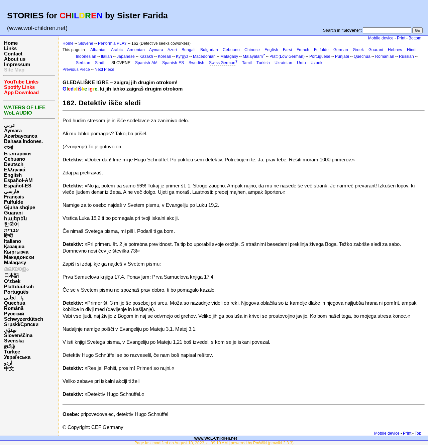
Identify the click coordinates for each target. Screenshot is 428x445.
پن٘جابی (13, 297)
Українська (17, 357)
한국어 (11, 224)
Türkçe (12, 351)
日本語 (11, 275)
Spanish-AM (146, 62)
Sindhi (101, 62)
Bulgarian (209, 49)
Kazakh (146, 56)
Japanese (126, 56)
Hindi (412, 49)
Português (16, 292)
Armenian (136, 49)
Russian (406, 56)
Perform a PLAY (112, 43)
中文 (9, 368)
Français (14, 196)
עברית (11, 230)
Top (418, 433)
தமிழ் (9, 346)
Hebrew (395, 49)
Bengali (189, 49)
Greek (358, 49)
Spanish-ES (173, 62)
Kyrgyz (182, 56)
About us (14, 59)
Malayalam (253, 56)
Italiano (12, 241)
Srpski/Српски (21, 324)
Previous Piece (76, 69)
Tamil (247, 62)
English (13, 175)
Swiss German (222, 62)
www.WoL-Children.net (215, 438)
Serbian (83, 62)
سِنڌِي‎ (10, 330)
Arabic (117, 49)
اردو (8, 362)
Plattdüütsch (19, 286)
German (340, 49)
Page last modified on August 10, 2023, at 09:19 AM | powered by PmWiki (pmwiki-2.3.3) (214, 443)
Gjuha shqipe (19, 207)
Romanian (384, 56)
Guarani (13, 212)
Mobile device (381, 38)
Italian (106, 56)
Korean (164, 56)
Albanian (98, 49)
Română (13, 308)
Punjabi (342, 56)
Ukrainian (283, 62)
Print (401, 38)
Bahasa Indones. (23, 141)
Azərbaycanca (20, 136)
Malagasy (15, 262)
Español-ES (17, 185)
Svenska (14, 340)
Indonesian (86, 56)
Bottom (415, 38)
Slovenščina (18, 335)
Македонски (19, 257)
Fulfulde (13, 202)
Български (17, 153)
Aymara (13, 130)
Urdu (301, 62)
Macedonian (204, 56)
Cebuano (14, 159)
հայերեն (15, 218)
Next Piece (104, 69)
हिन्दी (8, 235)
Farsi (287, 49)
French (303, 49)
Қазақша (14, 246)
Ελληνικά (14, 169)
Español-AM (18, 180)
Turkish (263, 62)
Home (11, 43)
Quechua (14, 303)
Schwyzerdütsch (23, 319)
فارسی (11, 191)
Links (10, 48)
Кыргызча (16, 252)
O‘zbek (12, 281)
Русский (14, 313)
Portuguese (319, 56)
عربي (9, 125)
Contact (13, 53)
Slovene (85, 43)
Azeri (172, 49)
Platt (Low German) (287, 56)
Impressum (17, 64)
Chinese (252, 49)
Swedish (196, 62)
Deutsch (13, 164)
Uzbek (316, 62)
